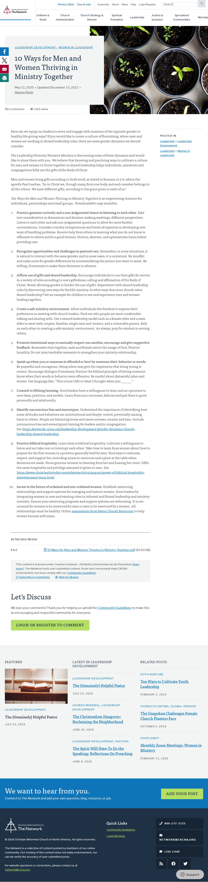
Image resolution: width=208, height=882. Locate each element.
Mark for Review (68, 577)
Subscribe (103, 4)
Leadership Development (35, 47)
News (125, 4)
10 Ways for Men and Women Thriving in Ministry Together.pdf (91, 550)
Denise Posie (24, 92)
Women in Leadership (75, 47)
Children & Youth (42, 17)
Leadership (137, 17)
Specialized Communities (181, 17)
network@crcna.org (17, 869)
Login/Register (147, 4)
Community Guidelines (81, 573)
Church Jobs (84, 4)
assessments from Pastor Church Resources (102, 510)
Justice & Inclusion (157, 17)
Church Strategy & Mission (91, 17)
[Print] (4, 77)
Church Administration (65, 17)
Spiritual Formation (116, 17)
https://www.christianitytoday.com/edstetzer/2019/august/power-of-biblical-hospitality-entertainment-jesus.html (81, 475)
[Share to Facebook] (4, 51)
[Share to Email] (4, 69)
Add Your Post (182, 794)
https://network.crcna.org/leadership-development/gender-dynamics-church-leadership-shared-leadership (76, 431)
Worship (203, 17)
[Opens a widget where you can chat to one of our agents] (190, 875)
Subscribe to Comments (34, 577)
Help (133, 4)
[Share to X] (4, 60)
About (115, 4)
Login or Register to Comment (50, 625)
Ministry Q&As (66, 4)
